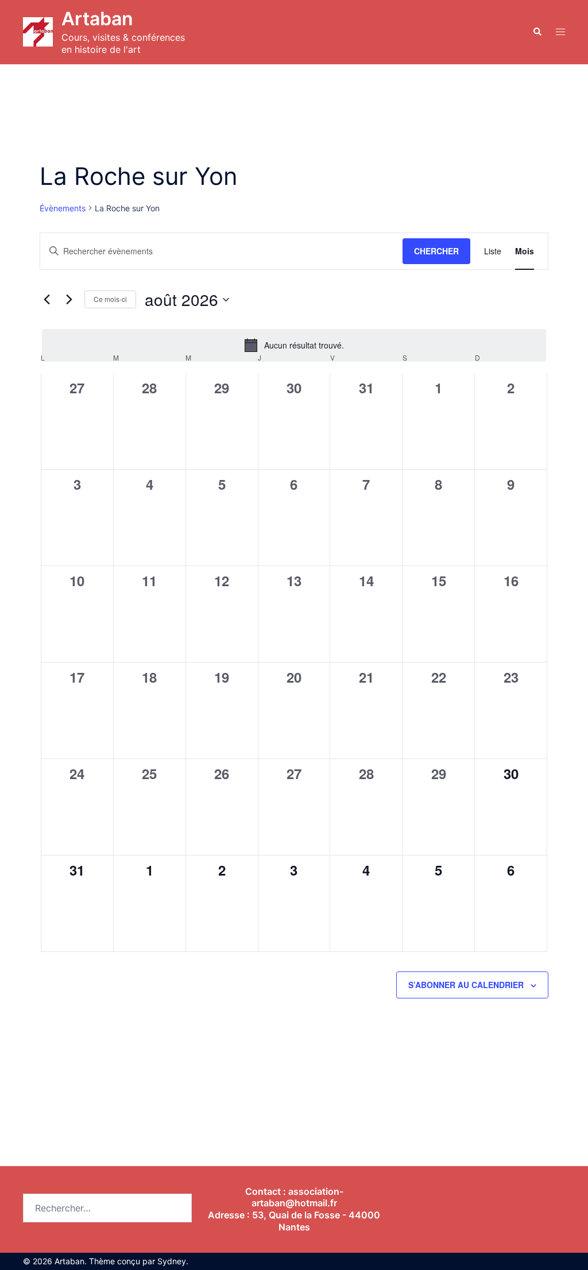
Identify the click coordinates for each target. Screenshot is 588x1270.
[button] (536, 32)
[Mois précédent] (46, 300)
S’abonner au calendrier (466, 984)
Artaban (97, 18)
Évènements (63, 208)
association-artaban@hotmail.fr (297, 1197)
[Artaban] (38, 32)
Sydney (171, 1261)
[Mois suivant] (69, 300)
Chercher (436, 251)
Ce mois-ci (110, 299)
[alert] (294, 345)
